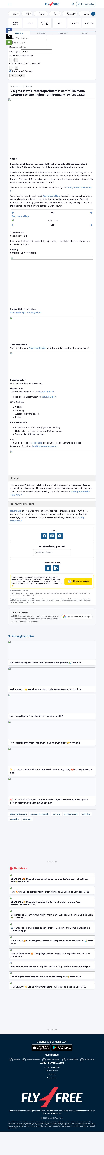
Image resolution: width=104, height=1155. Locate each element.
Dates (12, 47)
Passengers (14, 51)
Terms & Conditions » (52, 1067)
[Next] (93, 14)
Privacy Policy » (52, 1071)
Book (18, 33)
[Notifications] (72, 4)
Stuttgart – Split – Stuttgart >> (25, 312)
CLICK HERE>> (48, 397)
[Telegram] (60, 536)
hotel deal (86, 814)
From (11, 38)
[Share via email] (9, 42)
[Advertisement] (52, 842)
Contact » (52, 1074)
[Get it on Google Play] (56, 568)
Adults (12, 55)
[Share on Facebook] (9, 30)
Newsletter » (52, 1078)
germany (56, 814)
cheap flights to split (18, 814)
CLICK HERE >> (46, 391)
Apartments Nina (51, 196)
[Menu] (10, 4)
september (14, 819)
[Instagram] (52, 536)
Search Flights (17, 75)
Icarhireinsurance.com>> (45, 446)
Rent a (84, 33)
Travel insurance (24, 504)
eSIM (16, 478)
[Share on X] (9, 36)
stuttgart (27, 819)
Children (13, 63)
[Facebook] (44, 536)
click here (37, 443)
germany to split (71, 814)
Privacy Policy (17, 1125)
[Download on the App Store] (48, 568)
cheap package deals (40, 814)
